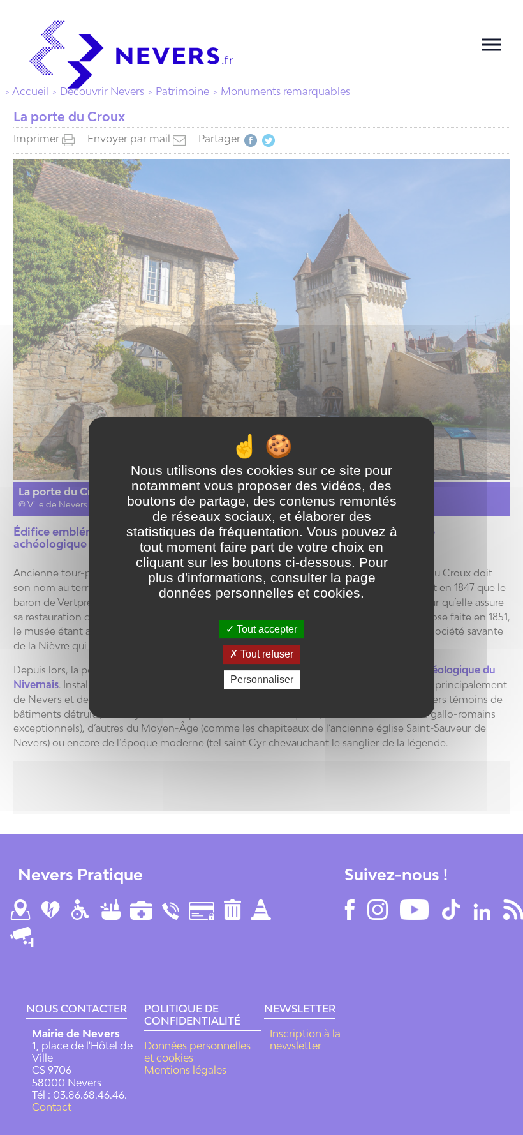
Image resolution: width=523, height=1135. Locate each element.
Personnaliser (261, 679)
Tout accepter (265, 629)
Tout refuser (265, 654)
